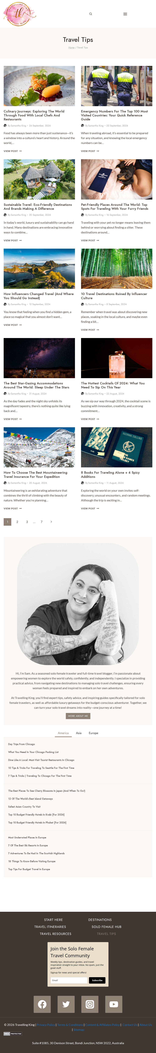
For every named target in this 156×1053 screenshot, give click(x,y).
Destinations (100, 920)
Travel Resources (55, 934)
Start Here (53, 920)
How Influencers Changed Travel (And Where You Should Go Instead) (39, 295)
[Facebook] (42, 1004)
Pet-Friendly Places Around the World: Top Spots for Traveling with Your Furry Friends (114, 206)
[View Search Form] (90, 14)
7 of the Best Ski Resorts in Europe (28, 845)
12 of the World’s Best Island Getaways (30, 799)
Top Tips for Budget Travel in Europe (29, 869)
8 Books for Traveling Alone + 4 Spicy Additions (110, 474)
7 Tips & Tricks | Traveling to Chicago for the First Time (39, 776)
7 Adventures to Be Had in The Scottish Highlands (36, 853)
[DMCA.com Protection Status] (78, 1034)
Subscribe (97, 980)
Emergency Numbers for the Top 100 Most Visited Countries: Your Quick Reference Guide (114, 115)
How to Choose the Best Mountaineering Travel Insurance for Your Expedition (35, 474)
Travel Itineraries (50, 927)
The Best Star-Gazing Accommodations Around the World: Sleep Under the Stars (36, 385)
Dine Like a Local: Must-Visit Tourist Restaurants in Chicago (41, 760)
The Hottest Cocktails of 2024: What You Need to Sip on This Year (113, 385)
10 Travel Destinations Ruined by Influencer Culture (114, 295)
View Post (13, 150)
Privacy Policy (46, 1024)
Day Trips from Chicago (21, 744)
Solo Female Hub (107, 927)
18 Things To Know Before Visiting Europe (31, 861)
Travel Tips (106, 934)
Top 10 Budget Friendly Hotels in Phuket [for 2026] (37, 822)
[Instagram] (89, 1004)
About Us (145, 1024)
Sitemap (78, 1029)
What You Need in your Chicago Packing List (33, 752)
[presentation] (39, 86)
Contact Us (129, 1024)
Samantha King (18, 125)
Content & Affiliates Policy (102, 1024)
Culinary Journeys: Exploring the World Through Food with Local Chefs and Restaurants (34, 115)
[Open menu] (125, 14)
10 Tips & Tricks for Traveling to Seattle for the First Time (41, 768)
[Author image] (5, 125)
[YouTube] (113, 1004)
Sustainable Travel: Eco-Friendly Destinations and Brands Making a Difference (38, 206)
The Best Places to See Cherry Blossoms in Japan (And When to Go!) (46, 791)
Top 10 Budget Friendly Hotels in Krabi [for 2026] (36, 814)
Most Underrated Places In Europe (27, 837)
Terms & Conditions (70, 1024)
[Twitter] (66, 1004)
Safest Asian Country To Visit (24, 806)
